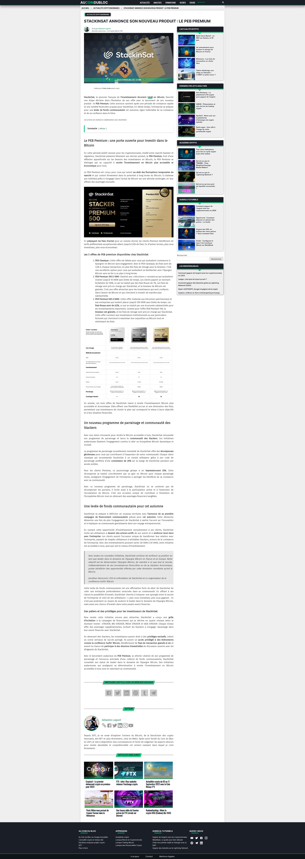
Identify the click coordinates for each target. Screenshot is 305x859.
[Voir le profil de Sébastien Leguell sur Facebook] (109, 725)
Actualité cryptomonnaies (98, 14)
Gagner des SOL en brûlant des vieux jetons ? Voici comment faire (206, 231)
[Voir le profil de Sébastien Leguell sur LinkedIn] (120, 725)
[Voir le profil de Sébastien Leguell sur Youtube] (130, 725)
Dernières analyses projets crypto (92, 843)
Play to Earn (83, 848)
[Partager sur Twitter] (117, 693)
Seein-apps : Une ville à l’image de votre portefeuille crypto (205, 129)
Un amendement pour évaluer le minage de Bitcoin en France (205, 49)
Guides (183, 2)
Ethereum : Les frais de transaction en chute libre (205, 61)
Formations (170, 2)
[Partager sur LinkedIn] (126, 693)
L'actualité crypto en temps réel (91, 840)
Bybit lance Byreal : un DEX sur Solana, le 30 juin (205, 38)
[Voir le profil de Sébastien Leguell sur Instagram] (125, 725)
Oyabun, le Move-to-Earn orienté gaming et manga (199, 293)
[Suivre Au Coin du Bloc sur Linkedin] (201, 843)
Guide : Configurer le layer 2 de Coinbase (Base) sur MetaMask (204, 243)
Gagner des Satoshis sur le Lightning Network (170, 848)
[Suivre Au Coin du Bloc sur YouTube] (191, 838)
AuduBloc (94, 2)
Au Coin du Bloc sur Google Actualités (93, 837)
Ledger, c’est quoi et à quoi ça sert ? (192, 279)
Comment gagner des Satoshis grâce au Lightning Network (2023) (198, 284)
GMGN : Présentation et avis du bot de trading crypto (205, 106)
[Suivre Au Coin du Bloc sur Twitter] (196, 838)
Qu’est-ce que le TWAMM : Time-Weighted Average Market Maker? (203, 164)
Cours (192, 2)
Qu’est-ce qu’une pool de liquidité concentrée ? (205, 186)
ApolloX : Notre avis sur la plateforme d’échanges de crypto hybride (205, 119)
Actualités (145, 2)
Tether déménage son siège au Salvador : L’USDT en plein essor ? (206, 72)
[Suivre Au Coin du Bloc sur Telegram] (196, 843)
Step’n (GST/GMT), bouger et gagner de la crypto (198, 289)
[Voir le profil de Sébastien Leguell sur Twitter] (114, 725)
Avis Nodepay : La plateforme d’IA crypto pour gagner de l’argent (205, 95)
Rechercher (182, 255)
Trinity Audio (106, 88)
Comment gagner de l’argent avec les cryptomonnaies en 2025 (206, 208)
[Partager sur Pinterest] (135, 693)
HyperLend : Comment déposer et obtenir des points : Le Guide (205, 220)
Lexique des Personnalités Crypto (129, 845)
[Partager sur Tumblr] (144, 693)
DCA (150, 97)
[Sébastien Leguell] (87, 31)
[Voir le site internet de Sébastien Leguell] (104, 725)
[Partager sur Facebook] (108, 693)
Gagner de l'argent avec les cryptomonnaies (169, 837)
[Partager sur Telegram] (153, 693)
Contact (149, 856)
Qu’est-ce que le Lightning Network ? (204, 174)
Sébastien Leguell (104, 29)
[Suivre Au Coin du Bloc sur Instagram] (206, 838)
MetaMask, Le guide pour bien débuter (167, 840)
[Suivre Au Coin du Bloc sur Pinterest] (191, 843)
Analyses (158, 2)
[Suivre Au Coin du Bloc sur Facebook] (201, 838)
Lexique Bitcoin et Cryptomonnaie (129, 840)
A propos (135, 856)
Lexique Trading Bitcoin (125, 843)
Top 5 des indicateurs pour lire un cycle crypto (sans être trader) (206, 151)
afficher (102, 129)
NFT (80, 845)
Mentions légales (166, 856)
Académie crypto (122, 837)
